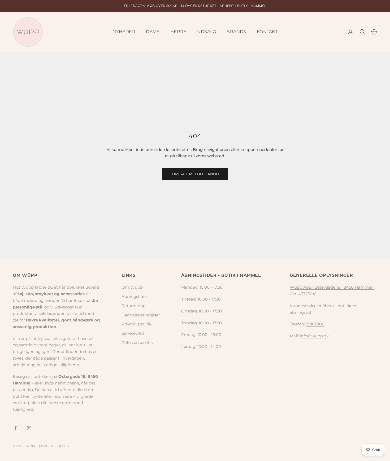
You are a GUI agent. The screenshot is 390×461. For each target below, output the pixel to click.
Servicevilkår (134, 333)
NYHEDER (123, 31)
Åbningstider (134, 296)
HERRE (178, 31)
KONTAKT (267, 31)
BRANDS (236, 31)
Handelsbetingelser (141, 314)
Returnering (134, 305)
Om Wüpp (132, 287)
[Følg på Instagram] (29, 428)
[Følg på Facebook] (15, 428)
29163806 (315, 323)
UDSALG (206, 31)
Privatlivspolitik (136, 323)
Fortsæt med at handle (195, 174)
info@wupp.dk (314, 335)
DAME (153, 31)
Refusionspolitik (137, 342)
